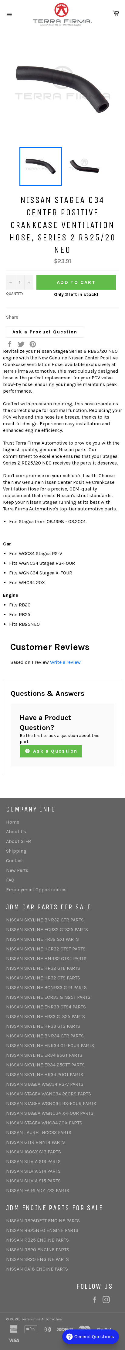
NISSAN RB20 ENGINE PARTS (37, 1249)
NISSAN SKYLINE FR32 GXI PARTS (42, 939)
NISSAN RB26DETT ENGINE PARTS (43, 1220)
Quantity (14, 293)
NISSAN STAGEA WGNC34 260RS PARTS (48, 1094)
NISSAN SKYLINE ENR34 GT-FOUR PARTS (50, 1045)
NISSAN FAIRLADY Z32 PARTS (37, 1190)
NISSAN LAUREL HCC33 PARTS (38, 1132)
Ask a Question (54, 751)
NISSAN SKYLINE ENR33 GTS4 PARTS (46, 1007)
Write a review (65, 662)
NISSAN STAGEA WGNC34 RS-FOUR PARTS (51, 1103)
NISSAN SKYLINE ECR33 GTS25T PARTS (48, 997)
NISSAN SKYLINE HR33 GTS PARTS (43, 1026)
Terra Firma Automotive (41, 1319)
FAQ (10, 880)
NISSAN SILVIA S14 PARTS (33, 1171)
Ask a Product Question (45, 332)
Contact (14, 860)
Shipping (16, 851)
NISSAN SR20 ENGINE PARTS (37, 1259)
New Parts (17, 870)
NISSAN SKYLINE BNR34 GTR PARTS (45, 1036)
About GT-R (18, 841)
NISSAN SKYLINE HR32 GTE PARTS (43, 968)
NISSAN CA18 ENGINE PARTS (37, 1269)
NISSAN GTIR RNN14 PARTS (35, 1142)
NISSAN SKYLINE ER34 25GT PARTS (44, 1055)
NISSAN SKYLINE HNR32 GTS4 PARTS (46, 958)
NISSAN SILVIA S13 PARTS (33, 1161)
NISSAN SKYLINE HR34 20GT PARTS (44, 1074)
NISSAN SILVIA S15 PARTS (33, 1181)
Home (12, 822)
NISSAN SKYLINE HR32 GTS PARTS (43, 978)
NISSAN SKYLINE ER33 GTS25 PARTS (45, 1016)
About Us (16, 831)
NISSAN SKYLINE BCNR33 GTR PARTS (46, 987)
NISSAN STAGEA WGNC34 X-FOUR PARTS (49, 1113)
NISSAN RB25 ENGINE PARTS (37, 1240)
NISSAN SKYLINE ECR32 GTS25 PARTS (47, 929)
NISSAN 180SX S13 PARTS (33, 1152)
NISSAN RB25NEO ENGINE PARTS (42, 1230)
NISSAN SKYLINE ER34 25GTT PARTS (45, 1065)
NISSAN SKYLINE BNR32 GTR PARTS (45, 920)
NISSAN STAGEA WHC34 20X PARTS (44, 1123)
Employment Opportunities (36, 889)
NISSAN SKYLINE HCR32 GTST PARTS (46, 949)
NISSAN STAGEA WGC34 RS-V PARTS (44, 1084)
